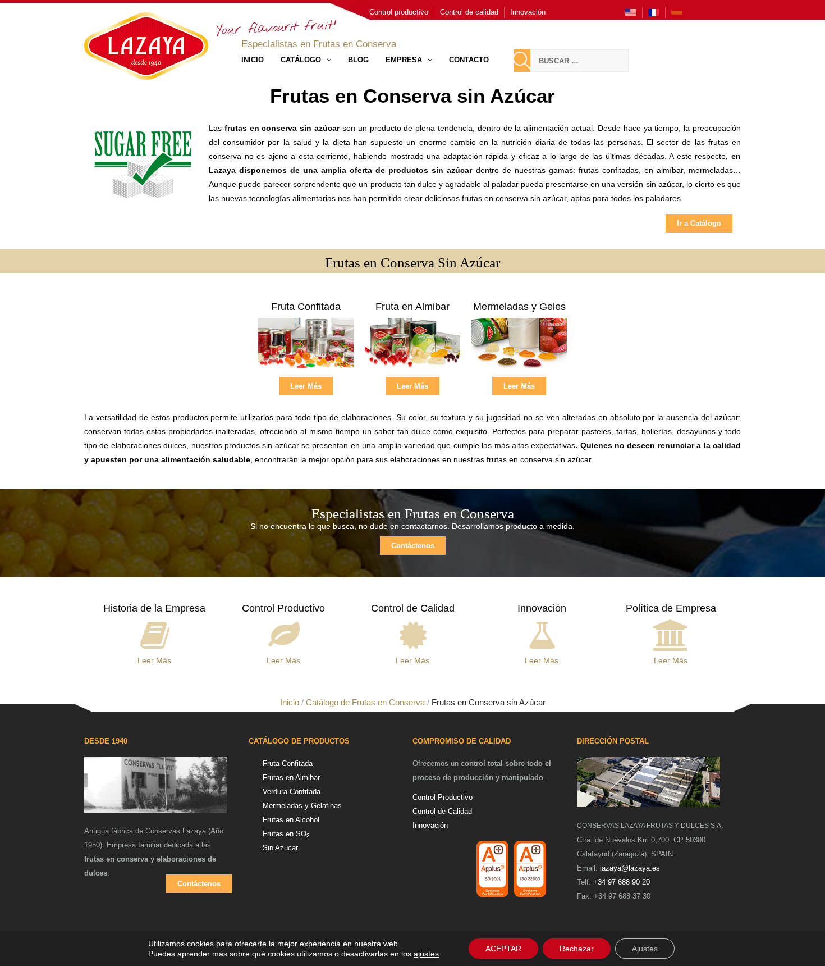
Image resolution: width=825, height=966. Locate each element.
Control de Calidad (413, 608)
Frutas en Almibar (291, 777)
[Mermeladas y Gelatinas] (519, 346)
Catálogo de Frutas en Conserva (365, 702)
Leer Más (306, 386)
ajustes (426, 953)
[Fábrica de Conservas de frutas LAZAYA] (155, 789)
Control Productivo (283, 608)
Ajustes (645, 948)
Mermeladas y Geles (519, 306)
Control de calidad (469, 12)
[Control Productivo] (283, 632)
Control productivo (398, 12)
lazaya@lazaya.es (630, 868)
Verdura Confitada (291, 791)
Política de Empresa (671, 608)
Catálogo (301, 60)
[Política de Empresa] (671, 632)
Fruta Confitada (306, 306)
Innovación (528, 12)
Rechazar (577, 948)
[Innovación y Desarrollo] (541, 632)
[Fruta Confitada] (306, 346)
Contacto (469, 60)
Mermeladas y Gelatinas (302, 805)
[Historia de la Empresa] (154, 632)
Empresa (404, 60)
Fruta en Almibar (412, 306)
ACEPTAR (503, 948)
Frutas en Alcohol (291, 819)
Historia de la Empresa (154, 608)
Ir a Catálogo (699, 223)
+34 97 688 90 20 (621, 882)
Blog (358, 60)
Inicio (252, 60)
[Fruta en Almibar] (412, 346)
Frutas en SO (286, 834)
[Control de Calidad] (412, 632)
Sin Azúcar (280, 848)
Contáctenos (412, 545)
